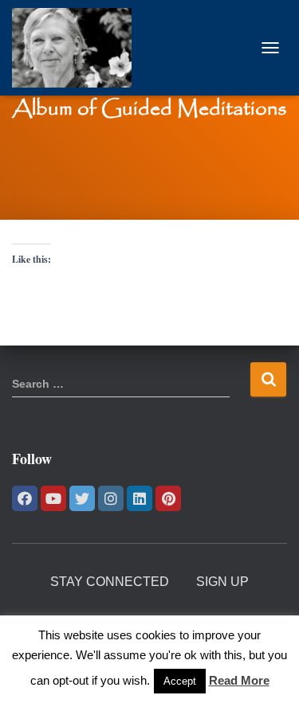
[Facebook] (24, 498)
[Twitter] (82, 498)
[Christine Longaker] (78, 48)
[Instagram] (111, 498)
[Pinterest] (168, 498)
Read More (239, 680)
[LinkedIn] (139, 498)
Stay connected (109, 581)
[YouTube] (53, 498)
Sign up (222, 581)
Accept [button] (179, 681)
